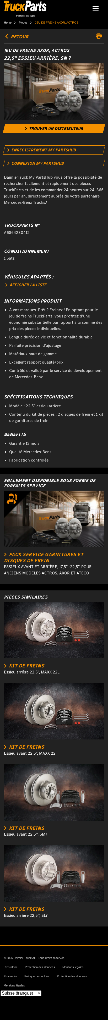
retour (19, 37)
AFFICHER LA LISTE (27, 285)
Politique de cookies (37, 976)
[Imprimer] (100, 36)
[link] (54, 128)
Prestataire (11, 967)
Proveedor (10, 976)
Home (8, 22)
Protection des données (40, 967)
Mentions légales (73, 967)
